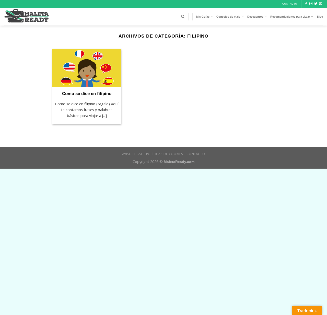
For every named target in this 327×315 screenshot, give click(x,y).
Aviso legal (132, 154)
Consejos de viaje (228, 16)
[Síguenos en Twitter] (315, 4)
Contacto (195, 154)
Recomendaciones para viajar (290, 16)
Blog (320, 16)
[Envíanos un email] (320, 4)
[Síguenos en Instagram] (310, 4)
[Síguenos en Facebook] (306, 4)
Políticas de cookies (164, 154)
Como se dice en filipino (86, 93)
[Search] (182, 16)
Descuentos (255, 16)
